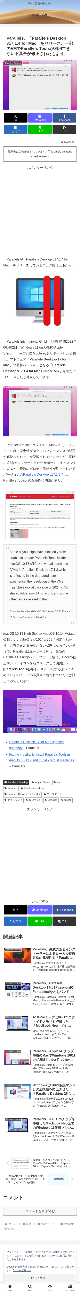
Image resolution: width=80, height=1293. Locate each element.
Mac (58, 782)
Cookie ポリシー (22, 1270)
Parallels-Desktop (18, 782)
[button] (64, 129)
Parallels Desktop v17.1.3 (41, 474)
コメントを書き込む (40, 1211)
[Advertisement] (40, 211)
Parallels (12, 788)
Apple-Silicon (42, 782)
